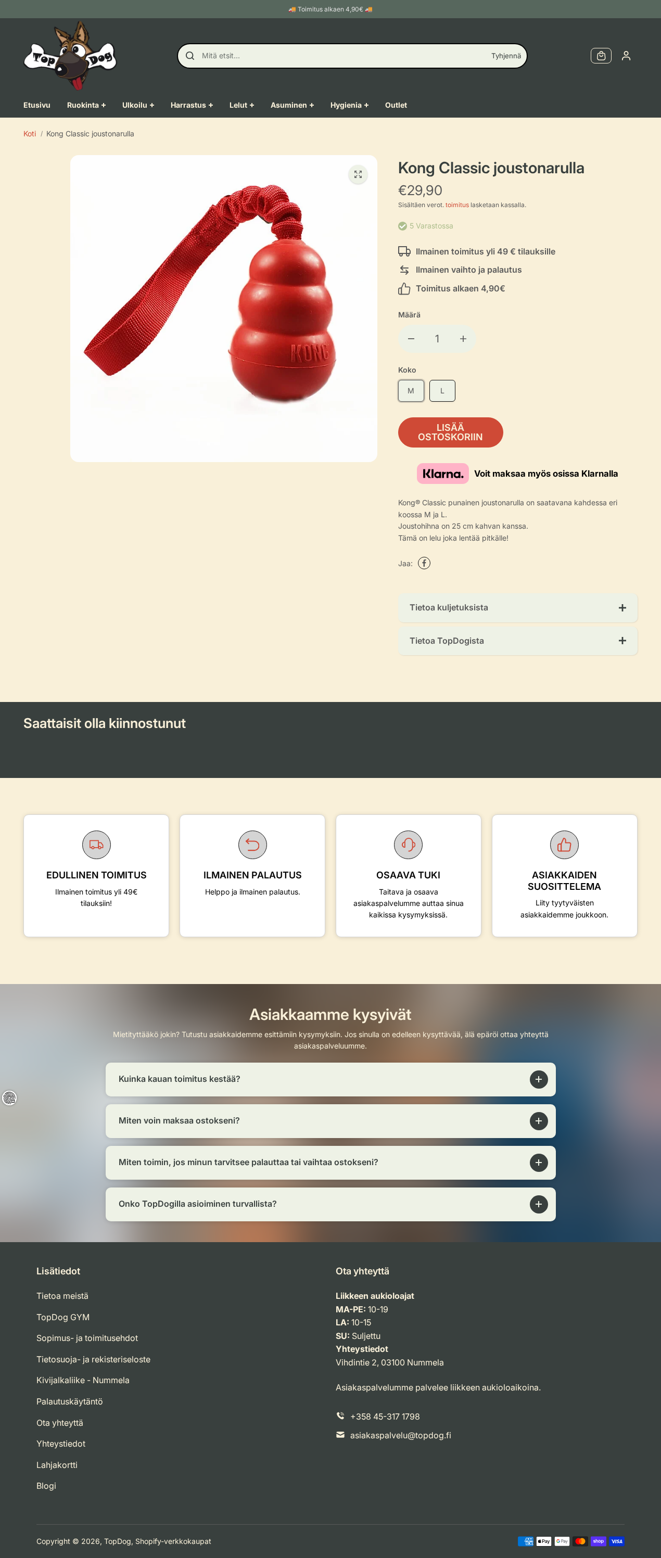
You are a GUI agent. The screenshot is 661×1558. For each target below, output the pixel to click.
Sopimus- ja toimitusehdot (87, 1338)
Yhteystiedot (60, 1443)
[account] (626, 55)
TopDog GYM (63, 1317)
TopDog (117, 1541)
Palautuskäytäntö (69, 1401)
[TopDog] (70, 55)
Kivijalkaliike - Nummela (83, 1380)
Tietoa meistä (62, 1296)
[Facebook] (424, 563)
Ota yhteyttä (59, 1422)
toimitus (457, 205)
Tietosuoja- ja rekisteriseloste (93, 1359)
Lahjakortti (57, 1465)
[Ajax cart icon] (601, 55)
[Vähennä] (411, 339)
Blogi (46, 1485)
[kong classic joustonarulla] (358, 174)
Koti (29, 133)
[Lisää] (463, 339)
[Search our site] (190, 56)
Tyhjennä (506, 56)
